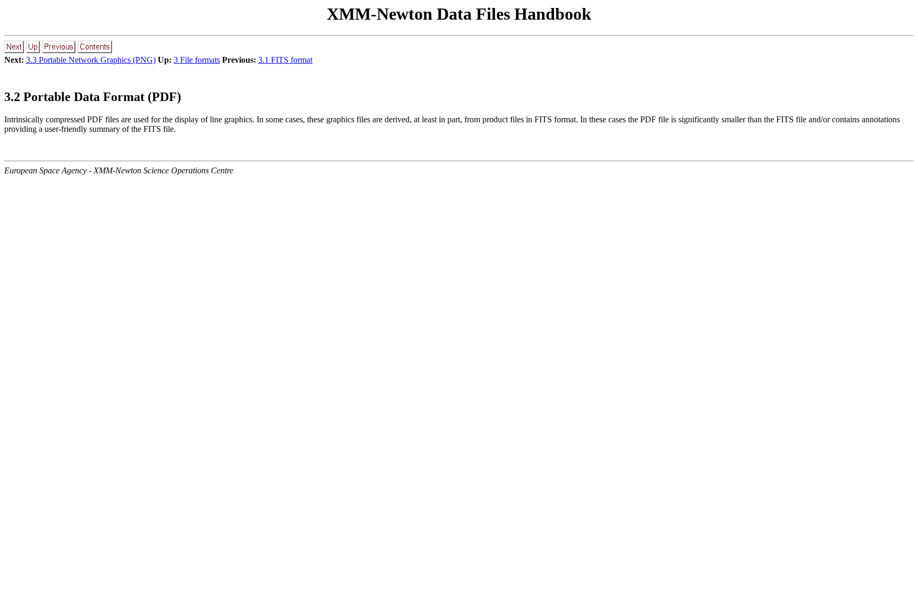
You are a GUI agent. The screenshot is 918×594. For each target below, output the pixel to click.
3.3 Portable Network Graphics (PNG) (91, 59)
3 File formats (197, 59)
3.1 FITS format (285, 59)
